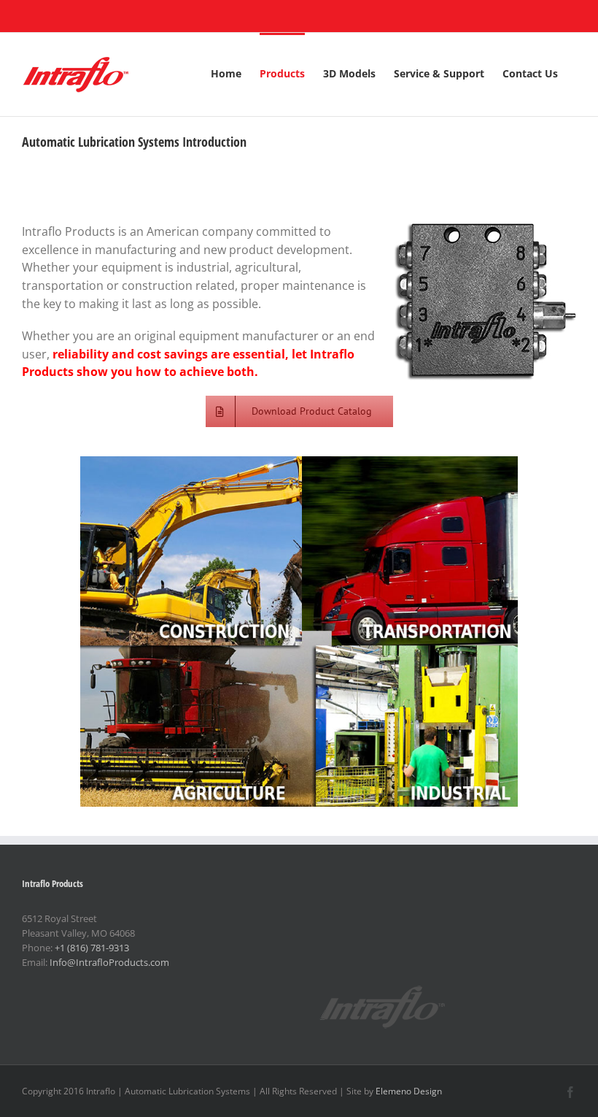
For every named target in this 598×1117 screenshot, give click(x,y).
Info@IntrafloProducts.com (109, 962)
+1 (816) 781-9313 (92, 947)
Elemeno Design (409, 1091)
